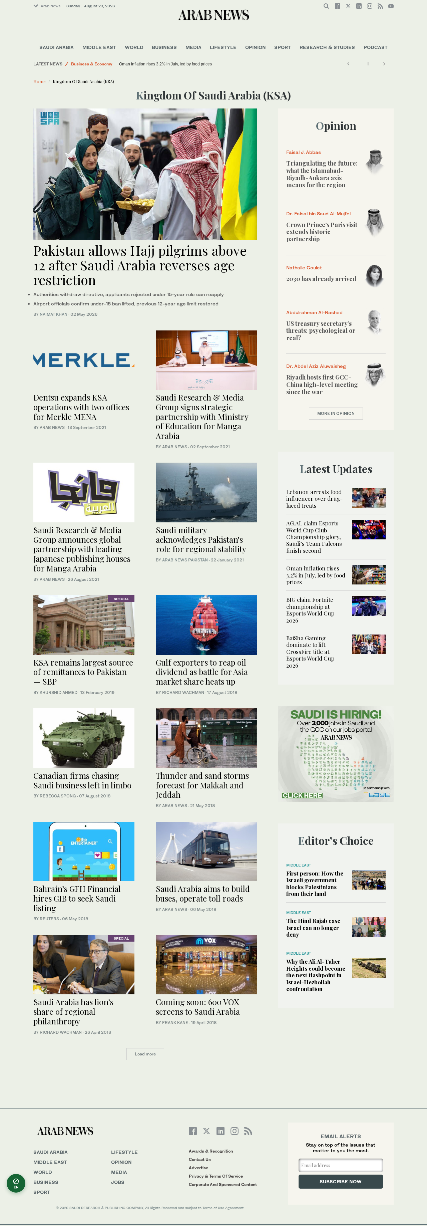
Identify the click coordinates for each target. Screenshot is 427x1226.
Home (39, 81)
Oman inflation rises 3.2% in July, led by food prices (166, 64)
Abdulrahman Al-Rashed (314, 312)
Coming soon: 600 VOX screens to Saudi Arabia (198, 1006)
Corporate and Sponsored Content (223, 1184)
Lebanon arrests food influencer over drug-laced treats (314, 498)
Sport (282, 47)
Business (164, 47)
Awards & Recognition (211, 1151)
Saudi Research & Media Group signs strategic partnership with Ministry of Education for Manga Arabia (202, 416)
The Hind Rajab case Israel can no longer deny (313, 927)
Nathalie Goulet (304, 267)
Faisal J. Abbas (303, 152)
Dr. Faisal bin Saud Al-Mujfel (318, 213)
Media (193, 47)
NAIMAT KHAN (53, 314)
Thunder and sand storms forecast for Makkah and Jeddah (202, 785)
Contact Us (200, 1159)
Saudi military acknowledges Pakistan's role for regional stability (201, 539)
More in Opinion (336, 413)
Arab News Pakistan (185, 559)
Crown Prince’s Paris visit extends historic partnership (321, 232)
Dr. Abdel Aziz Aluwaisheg (316, 366)
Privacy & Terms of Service (216, 1176)
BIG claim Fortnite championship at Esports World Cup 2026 (310, 610)
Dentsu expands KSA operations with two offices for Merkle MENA (81, 407)
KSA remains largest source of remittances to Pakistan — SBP (83, 672)
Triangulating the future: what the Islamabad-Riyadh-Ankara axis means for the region (322, 174)
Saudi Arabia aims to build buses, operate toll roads (203, 893)
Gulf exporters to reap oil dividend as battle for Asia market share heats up (202, 672)
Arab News (50, 6)
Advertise (198, 1167)
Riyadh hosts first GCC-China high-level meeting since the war (322, 384)
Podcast (376, 47)
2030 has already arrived (321, 279)
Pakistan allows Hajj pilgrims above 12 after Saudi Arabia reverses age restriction (140, 264)
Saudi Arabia (56, 47)
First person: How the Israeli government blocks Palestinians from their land (314, 883)
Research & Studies (327, 47)
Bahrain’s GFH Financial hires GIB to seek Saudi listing (77, 898)
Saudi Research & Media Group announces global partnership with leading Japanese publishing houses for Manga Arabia (81, 548)
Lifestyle (223, 47)
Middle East (99, 47)
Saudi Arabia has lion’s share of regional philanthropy (73, 1011)
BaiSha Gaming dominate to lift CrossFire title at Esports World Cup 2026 (310, 651)
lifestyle (124, 1152)
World (134, 47)
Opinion (255, 47)
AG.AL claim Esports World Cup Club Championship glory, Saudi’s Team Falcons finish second (314, 536)
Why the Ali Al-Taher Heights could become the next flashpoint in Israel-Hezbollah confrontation (315, 975)
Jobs (117, 1182)
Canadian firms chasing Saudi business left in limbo (82, 780)
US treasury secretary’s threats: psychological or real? (320, 330)
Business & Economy (91, 63)
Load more (145, 1053)
